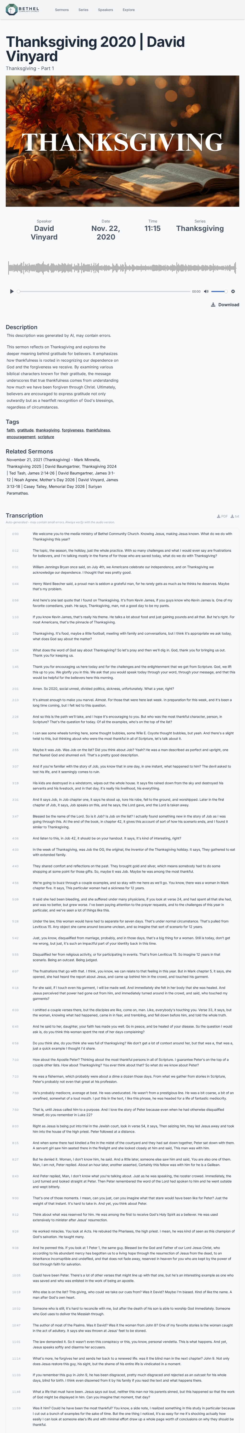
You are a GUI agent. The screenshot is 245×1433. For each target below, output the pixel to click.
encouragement (21, 436)
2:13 (15, 700)
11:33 (16, 1375)
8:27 (15, 1159)
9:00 (15, 1198)
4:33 (15, 849)
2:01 (15, 689)
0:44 (15, 584)
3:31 (15, 799)
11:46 (16, 1392)
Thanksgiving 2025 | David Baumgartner (43, 466)
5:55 (15, 954)
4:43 (15, 866)
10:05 (16, 1275)
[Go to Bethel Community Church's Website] (22, 9)
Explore (129, 10)
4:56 (15, 883)
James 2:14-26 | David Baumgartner (60, 473)
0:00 (15, 534)
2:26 (15, 717)
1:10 (15, 617)
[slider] (103, 291)
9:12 (15, 1214)
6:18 (15, 988)
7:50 (15, 1110)
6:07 (15, 971)
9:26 (15, 1231)
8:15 (15, 1143)
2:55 (15, 750)
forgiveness (73, 430)
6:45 (15, 1026)
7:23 (15, 1076)
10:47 (16, 1325)
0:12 (15, 550)
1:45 (15, 667)
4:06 (15, 838)
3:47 (15, 816)
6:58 (15, 1043)
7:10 (15, 1060)
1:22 (15, 633)
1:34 (15, 650)
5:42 (15, 938)
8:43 (15, 1176)
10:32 (16, 1308)
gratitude (25, 430)
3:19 (15, 783)
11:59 (16, 1408)
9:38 (15, 1248)
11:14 (16, 1358)
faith (11, 430)
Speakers (105, 10)
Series (83, 10)
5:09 (15, 899)
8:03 (15, 1126)
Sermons (62, 10)
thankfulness (98, 430)
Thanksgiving (200, 228)
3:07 (15, 766)
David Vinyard (44, 232)
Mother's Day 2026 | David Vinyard (72, 479)
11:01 (16, 1342)
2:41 (15, 733)
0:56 (15, 600)
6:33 (15, 1010)
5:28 (15, 921)
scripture (46, 436)
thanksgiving (48, 430)
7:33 (15, 1093)
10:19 (16, 1292)
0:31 (15, 567)
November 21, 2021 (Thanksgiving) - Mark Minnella (53, 459)
